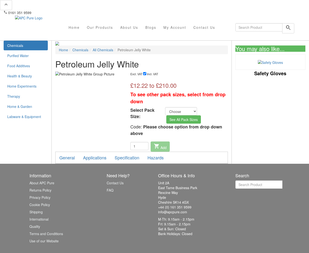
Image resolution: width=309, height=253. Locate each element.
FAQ (110, 190)
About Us (129, 27)
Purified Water (18, 55)
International (39, 219)
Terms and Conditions (46, 233)
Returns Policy (40, 190)
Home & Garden (19, 106)
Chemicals (15, 45)
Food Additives (18, 65)
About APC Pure (41, 182)
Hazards (155, 157)
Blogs (150, 27)
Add (160, 146)
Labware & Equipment (24, 116)
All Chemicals (103, 49)
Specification (127, 157)
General (67, 157)
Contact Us (204, 27)
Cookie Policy (39, 204)
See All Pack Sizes (183, 119)
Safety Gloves (270, 73)
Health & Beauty (19, 76)
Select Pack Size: (142, 113)
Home (74, 27)
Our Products (100, 27)
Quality (34, 226)
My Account (174, 27)
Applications (94, 157)
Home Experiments (21, 86)
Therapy (13, 96)
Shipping (36, 211)
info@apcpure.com (49, 12)
